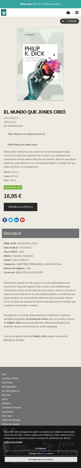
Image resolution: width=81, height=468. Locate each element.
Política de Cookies (10, 424)
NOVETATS (7, 383)
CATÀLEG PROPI (10, 378)
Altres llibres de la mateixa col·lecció (26, 134)
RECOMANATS (9, 387)
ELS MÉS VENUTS (10, 391)
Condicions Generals (11, 407)
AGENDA (6, 403)
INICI (4, 374)
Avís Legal (6, 416)
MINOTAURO (10, 122)
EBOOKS (6, 395)
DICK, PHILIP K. (11, 118)
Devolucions (7, 412)
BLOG (5, 399)
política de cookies (13, 442)
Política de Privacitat (11, 420)
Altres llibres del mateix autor (22, 144)
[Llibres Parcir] (3, 13)
